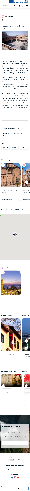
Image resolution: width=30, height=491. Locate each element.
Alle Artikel (24, 371)
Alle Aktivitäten (23, 315)
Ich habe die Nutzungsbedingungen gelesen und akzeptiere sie (15, 437)
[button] (15, 40)
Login (23, 6)
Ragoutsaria (5, 392)
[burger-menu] (27, 6)
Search (14, 6)
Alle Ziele (25, 267)
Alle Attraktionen (23, 160)
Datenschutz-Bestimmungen (15, 465)
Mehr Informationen (6, 199)
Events (19, 6)
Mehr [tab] (4, 123)
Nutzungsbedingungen (15, 470)
